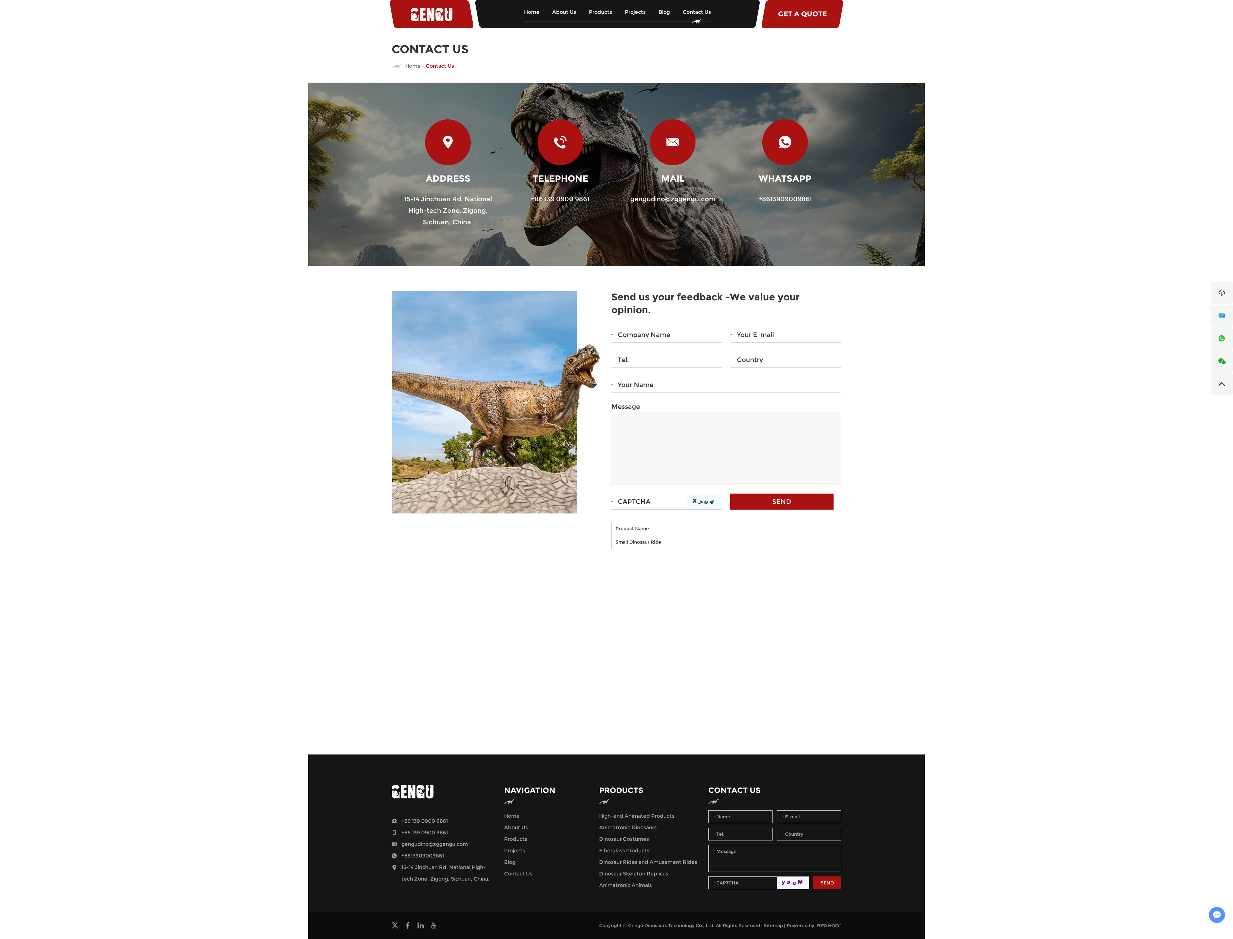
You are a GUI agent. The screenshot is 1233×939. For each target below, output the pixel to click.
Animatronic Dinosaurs (628, 827)
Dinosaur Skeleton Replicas (633, 874)
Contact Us (697, 12)
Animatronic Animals (625, 885)
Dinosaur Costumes (624, 839)
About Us (564, 12)
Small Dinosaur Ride (638, 542)
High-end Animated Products (636, 816)
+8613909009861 (785, 199)
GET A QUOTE (802, 14)
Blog (664, 12)
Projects (635, 12)
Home (531, 12)
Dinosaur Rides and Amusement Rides (648, 862)
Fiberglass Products (624, 851)
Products (600, 12)
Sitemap (773, 925)
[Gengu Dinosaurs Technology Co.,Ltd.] (431, 14)
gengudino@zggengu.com (672, 199)
